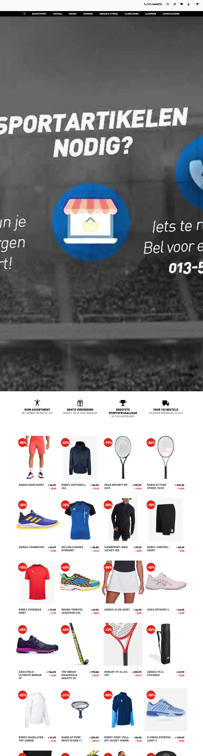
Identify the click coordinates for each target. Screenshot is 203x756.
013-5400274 (154, 4)
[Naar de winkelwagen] (197, 5)
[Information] (167, 4)
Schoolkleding (171, 13)
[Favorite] (181, 4)
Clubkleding (132, 13)
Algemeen (150, 13)
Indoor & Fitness (108, 13)
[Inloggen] (188, 4)
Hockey (73, 13)
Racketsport (39, 13)
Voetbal (57, 13)
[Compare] (174, 4)
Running (88, 13)
